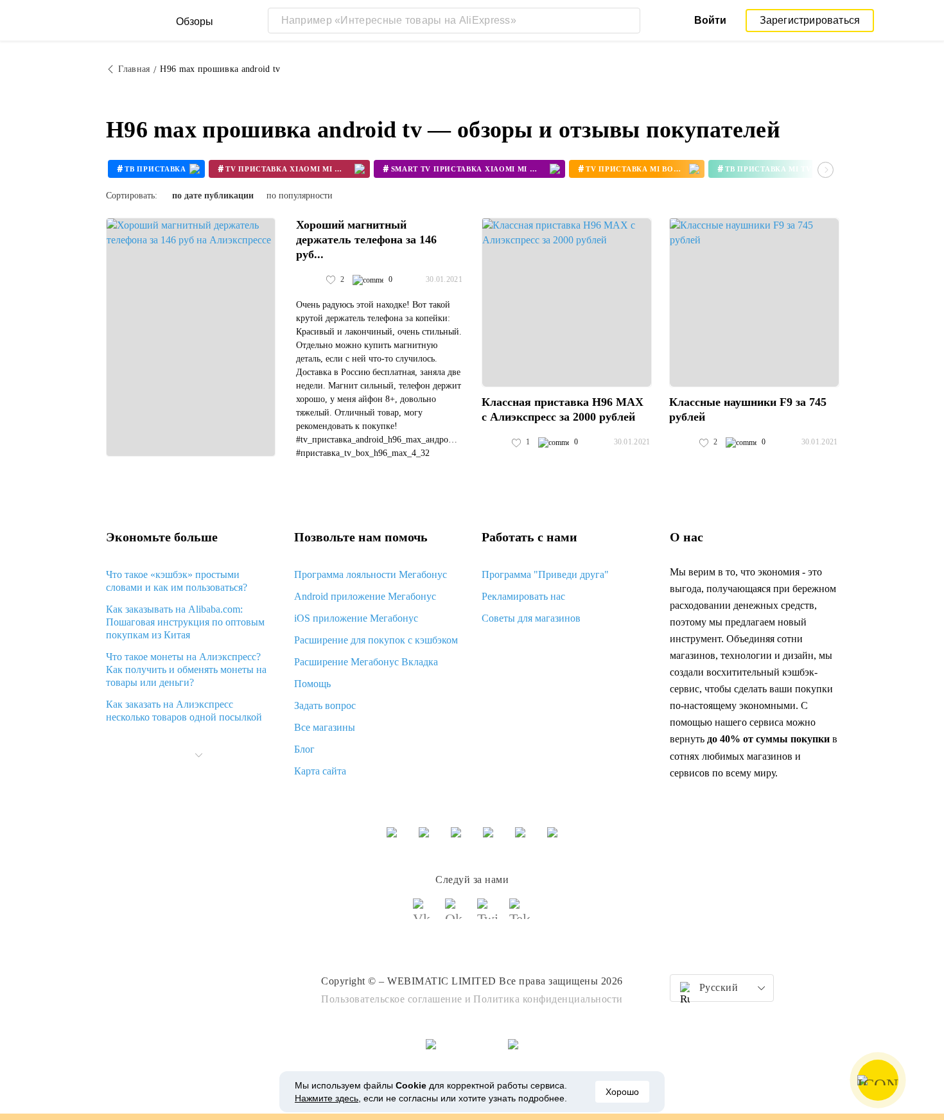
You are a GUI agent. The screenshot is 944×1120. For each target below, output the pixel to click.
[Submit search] (627, 20)
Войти (710, 20)
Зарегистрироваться (810, 20)
